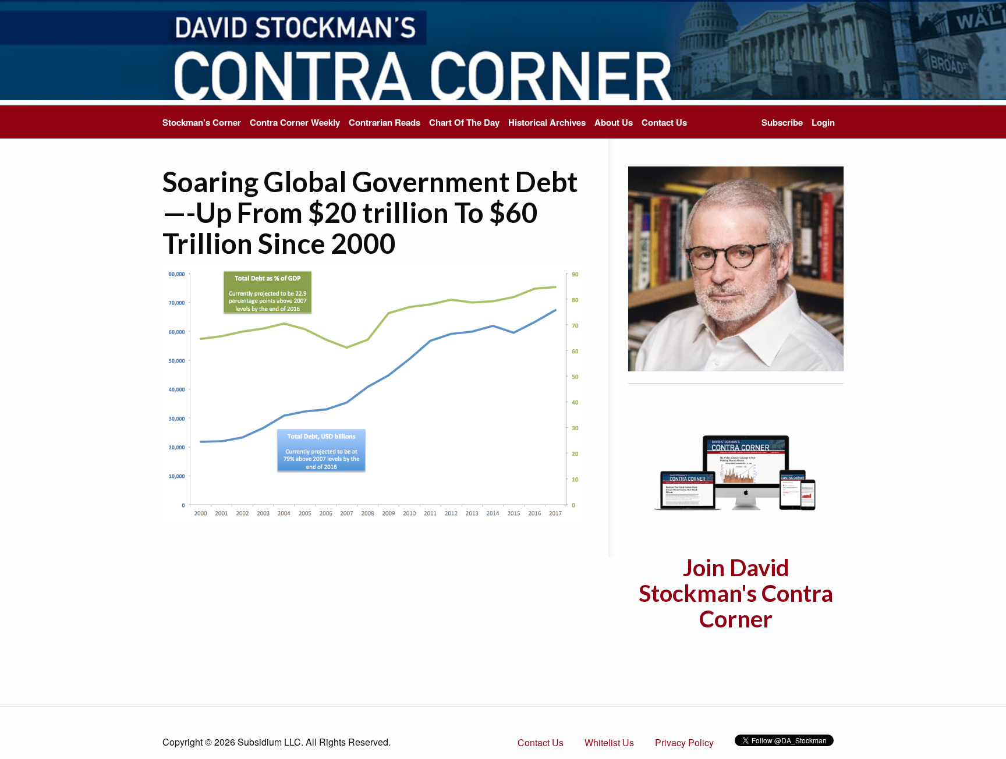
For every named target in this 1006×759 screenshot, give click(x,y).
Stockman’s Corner (201, 122)
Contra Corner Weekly (295, 122)
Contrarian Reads (384, 122)
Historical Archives (547, 122)
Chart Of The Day (464, 122)
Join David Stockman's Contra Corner (736, 593)
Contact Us (664, 122)
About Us (613, 122)
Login (823, 122)
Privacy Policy (684, 742)
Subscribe (782, 122)
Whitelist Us (609, 742)
